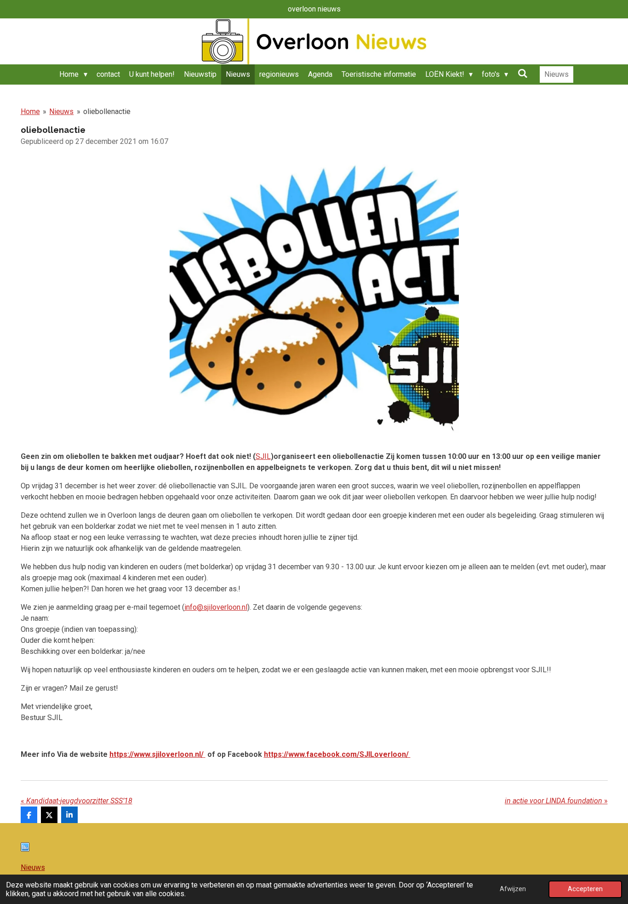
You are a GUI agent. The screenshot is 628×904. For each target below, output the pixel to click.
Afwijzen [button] (513, 889)
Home (30, 111)
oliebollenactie (107, 111)
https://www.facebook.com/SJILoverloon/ (337, 754)
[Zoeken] (522, 73)
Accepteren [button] (585, 889)
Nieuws (61, 111)
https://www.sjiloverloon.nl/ (156, 754)
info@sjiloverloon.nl (215, 607)
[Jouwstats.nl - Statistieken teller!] (25, 849)
